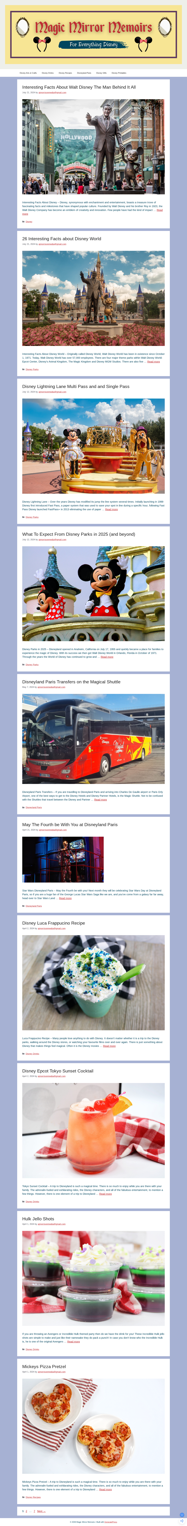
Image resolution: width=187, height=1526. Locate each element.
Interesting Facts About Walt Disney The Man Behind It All (79, 87)
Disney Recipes (65, 73)
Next (41, 1511)
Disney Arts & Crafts (28, 73)
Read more (153, 361)
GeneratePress (110, 1522)
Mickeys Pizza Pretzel (44, 1366)
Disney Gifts (101, 73)
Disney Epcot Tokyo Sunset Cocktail (57, 1070)
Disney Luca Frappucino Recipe (53, 922)
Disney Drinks (48, 73)
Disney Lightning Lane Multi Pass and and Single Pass (76, 386)
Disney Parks (32, 369)
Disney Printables (119, 73)
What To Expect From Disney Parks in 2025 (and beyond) (78, 534)
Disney (29, 221)
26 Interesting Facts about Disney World (61, 238)
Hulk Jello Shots (38, 1218)
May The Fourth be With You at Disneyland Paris (70, 824)
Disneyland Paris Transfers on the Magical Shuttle (71, 681)
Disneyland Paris (84, 73)
